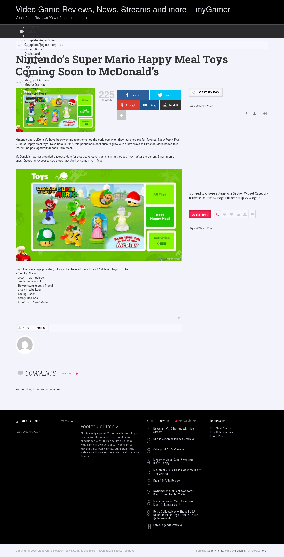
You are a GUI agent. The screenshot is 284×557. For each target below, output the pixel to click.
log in (32, 389)
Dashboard (32, 53)
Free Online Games (221, 432)
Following (31, 62)
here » (264, 550)
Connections (33, 49)
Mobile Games (34, 84)
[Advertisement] (228, 154)
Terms (28, 102)
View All (66, 421)
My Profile (31, 89)
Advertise (33, 35)
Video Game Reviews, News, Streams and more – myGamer (123, 8)
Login (28, 66)
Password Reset (35, 93)
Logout (29, 75)
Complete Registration (40, 40)
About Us (33, 27)
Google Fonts (215, 550)
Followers (31, 58)
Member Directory (37, 80)
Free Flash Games (220, 428)
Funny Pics (216, 436)
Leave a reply (67, 373)
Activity (31, 31)
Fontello (240, 550)
